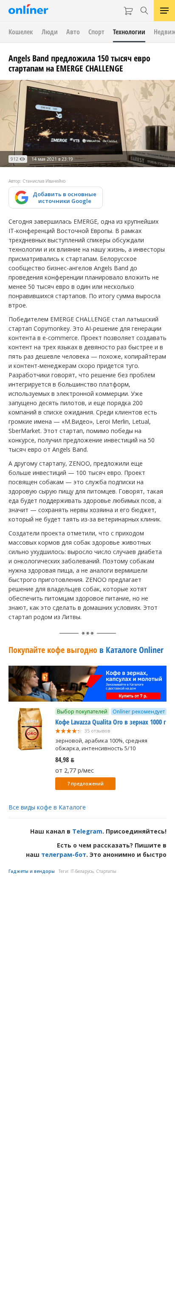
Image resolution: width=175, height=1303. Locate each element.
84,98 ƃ (64, 759)
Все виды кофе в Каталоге (47, 807)
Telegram (87, 831)
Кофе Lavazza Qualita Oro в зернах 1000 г (110, 722)
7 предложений (85, 784)
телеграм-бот (63, 854)
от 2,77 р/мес (74, 770)
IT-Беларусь (82, 871)
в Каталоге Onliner (86, 650)
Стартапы (106, 871)
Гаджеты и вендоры (31, 871)
